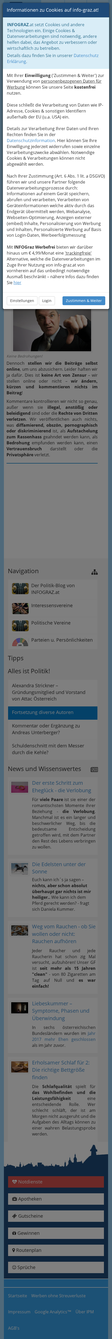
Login (47, 300)
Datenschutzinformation (31, 140)
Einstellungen (22, 300)
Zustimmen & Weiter (84, 300)
